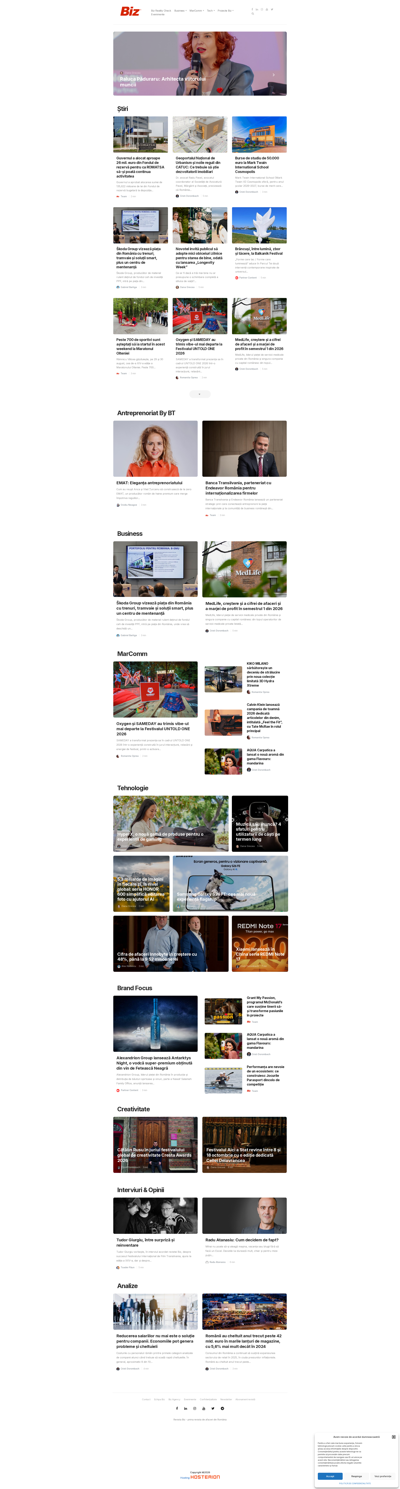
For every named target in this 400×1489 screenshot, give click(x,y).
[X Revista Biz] (185, 1408)
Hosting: (185, 1477)
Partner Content (248, 277)
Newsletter (226, 1399)
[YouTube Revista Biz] (203, 1408)
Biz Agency (174, 1399)
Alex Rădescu (188, 906)
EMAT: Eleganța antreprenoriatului (149, 482)
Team (124, 196)
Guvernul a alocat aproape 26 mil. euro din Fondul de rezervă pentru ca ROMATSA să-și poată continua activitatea (140, 167)
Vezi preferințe (383, 1476)
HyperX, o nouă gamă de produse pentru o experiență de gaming (160, 837)
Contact (146, 1399)
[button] (393, 1437)
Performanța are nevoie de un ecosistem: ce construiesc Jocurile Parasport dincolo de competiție (265, 1075)
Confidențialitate (208, 1399)
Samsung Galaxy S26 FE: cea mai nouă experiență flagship (216, 897)
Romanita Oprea (134, 72)
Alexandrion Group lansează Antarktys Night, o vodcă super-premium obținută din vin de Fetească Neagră (154, 1063)
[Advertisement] (200, 1449)
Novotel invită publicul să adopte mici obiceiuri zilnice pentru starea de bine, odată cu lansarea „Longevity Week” (199, 258)
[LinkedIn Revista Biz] (213, 1408)
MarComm (196, 10)
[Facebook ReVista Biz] (177, 1408)
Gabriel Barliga (129, 287)
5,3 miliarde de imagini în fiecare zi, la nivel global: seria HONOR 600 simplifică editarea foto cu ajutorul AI (141, 889)
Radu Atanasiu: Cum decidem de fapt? (242, 1239)
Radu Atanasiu (218, 1262)
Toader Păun (128, 1267)
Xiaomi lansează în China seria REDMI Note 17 (260, 954)
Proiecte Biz (225, 10)
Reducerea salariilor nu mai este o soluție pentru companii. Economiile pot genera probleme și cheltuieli (155, 1341)
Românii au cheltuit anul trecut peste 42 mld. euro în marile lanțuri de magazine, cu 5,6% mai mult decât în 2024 (243, 1341)
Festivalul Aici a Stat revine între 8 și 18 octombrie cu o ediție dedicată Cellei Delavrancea (243, 1155)
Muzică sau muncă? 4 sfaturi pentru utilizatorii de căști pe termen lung (258, 832)
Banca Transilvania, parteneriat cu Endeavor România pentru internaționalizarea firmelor (238, 487)
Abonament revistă (245, 1399)
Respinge (356, 1476)
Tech (210, 10)
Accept (330, 1476)
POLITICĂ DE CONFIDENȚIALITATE (355, 1483)
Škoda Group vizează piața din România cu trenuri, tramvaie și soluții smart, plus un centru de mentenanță (138, 258)
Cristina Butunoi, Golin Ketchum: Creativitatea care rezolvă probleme (161, 82)
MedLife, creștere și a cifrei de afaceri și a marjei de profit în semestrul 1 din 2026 (259, 344)
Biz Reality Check (161, 10)
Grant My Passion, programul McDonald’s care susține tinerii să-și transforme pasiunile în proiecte (265, 1006)
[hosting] (205, 1477)
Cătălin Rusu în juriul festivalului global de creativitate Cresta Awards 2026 (154, 1155)
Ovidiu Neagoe (129, 504)
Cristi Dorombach (189, 196)
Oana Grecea (187, 287)
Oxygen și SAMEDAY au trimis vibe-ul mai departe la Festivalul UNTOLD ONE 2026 (153, 728)
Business (179, 10)
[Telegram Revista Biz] (222, 1408)
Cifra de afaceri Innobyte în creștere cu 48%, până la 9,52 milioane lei (157, 957)
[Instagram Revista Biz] (194, 1408)
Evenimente (158, 14)
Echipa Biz (159, 1399)
